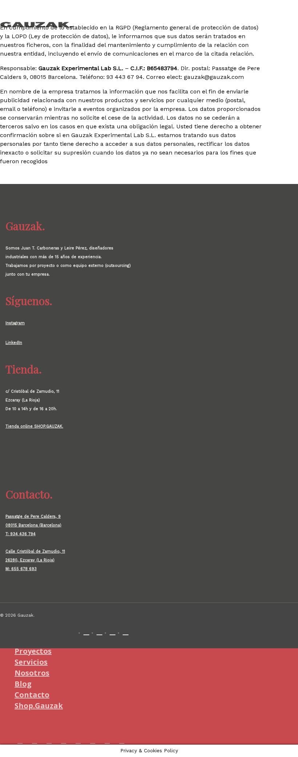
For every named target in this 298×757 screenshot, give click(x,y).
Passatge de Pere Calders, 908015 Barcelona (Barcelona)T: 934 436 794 (33, 525)
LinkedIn (13, 342)
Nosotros (32, 673)
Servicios (31, 662)
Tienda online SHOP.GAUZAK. (34, 426)
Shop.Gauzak (39, 705)
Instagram (15, 323)
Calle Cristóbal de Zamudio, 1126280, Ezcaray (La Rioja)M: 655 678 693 (35, 560)
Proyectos (33, 651)
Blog (23, 684)
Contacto (32, 695)
